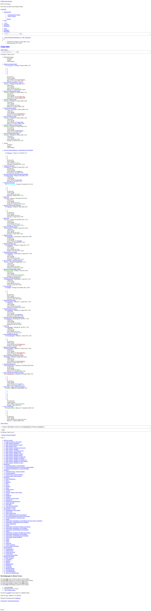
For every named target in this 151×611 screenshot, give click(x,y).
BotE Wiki (6, 197)
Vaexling (9, 206)
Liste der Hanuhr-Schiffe (10, 108)
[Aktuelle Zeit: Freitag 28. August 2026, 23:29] (4, 40)
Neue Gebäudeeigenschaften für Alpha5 (14, 372)
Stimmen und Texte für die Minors (12, 205)
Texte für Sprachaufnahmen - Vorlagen (13, 82)
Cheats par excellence (9, 165)
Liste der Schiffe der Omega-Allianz (13, 125)
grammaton (10, 236)
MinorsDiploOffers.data (10, 243)
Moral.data (6, 218)
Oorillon (8, 357)
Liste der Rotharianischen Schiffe (12, 91)
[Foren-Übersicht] (6, 1)
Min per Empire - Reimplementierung (13, 260)
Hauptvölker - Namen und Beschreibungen (14, 386)
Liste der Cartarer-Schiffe (10, 99)
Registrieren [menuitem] (7, 26)
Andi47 (19, 306)
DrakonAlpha (9, 175)
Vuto (18, 249)
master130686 (9, 270)
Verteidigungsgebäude (9, 182)
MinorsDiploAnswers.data (10, 252)
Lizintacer (19, 171)
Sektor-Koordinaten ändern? (11, 226)
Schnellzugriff (7, 12)
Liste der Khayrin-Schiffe (10, 116)
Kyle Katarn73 (11, 335)
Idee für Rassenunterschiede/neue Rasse (14, 355)
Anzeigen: (4, 427)
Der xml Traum (7, 286)
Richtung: (34, 427)
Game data (5, 46)
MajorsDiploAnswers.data (10, 308)
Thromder (19, 240)
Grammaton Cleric (21, 419)
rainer (18, 88)
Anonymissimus (11, 184)
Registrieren (7, 31)
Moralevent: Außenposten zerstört (12, 269)
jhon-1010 (19, 180)
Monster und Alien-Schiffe (10, 64)
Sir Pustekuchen (21, 79)
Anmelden (6, 30)
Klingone (9, 153)
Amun (7, 198)
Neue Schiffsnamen (9, 406)
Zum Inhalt (3, 9)
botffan (9, 287)
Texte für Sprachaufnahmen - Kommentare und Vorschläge (18, 150)
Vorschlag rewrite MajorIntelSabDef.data (14, 317)
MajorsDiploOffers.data (10, 300)
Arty (7, 595)
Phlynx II (8, 167)
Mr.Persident (20, 130)
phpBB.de (17, 598)
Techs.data (6, 325)
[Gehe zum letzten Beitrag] (25, 79)
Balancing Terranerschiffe (10, 347)
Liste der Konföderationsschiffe (11, 133)
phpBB (9, 593)
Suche (5, 28)
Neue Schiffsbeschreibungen (11, 334)
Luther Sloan (20, 122)
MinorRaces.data (8, 235)
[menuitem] (13, 15)
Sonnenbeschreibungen (9, 364)
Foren (5, 20)
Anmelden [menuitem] (6, 24)
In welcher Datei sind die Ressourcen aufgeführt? (16, 174)
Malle (7, 84)
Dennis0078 (10, 65)
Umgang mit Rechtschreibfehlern (12, 277)
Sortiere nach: (18, 427)
